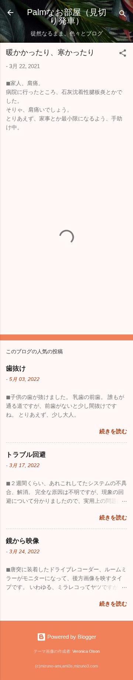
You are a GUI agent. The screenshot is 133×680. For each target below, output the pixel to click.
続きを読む (113, 431)
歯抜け (16, 368)
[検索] (122, 15)
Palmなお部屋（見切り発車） (66, 16)
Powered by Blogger (71, 637)
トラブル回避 (26, 454)
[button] (122, 54)
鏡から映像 (22, 540)
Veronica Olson (86, 651)
